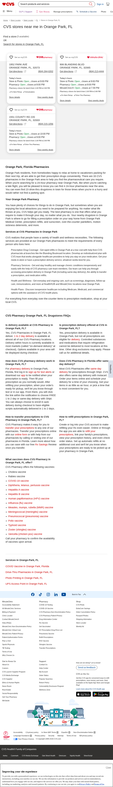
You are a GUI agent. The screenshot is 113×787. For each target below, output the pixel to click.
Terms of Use (99, 784)
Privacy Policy (85, 784)
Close (108, 767)
